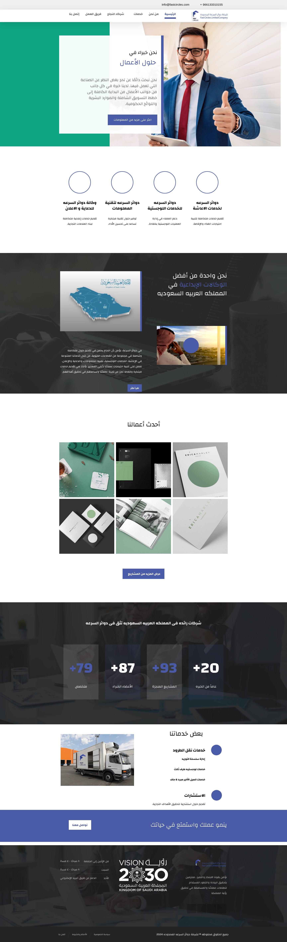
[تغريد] (211, 908)
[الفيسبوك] (221, 908)
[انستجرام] (68, 4)
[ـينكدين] (191, 908)
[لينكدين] (61, 4)
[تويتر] (75, 4)
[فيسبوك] (82, 4)
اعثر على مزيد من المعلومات (132, 120)
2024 (159, 934)
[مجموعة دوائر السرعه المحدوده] (210, 15)
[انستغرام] (201, 908)
